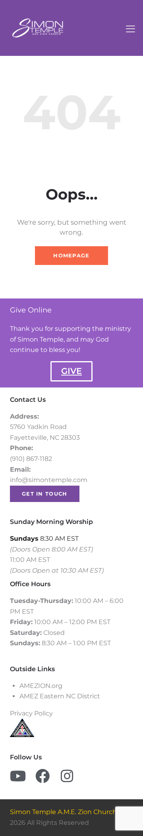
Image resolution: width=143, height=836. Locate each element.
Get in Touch (45, 493)
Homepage (71, 255)
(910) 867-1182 (31, 458)
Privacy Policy (32, 713)
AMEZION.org (41, 686)
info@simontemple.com (48, 480)
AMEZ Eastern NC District (59, 696)
